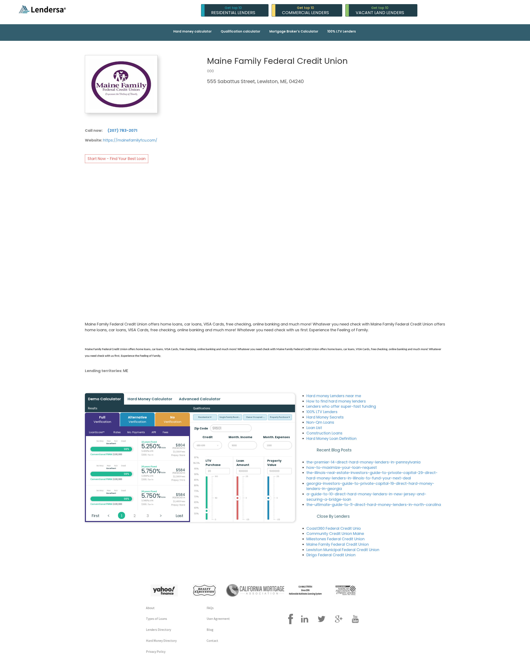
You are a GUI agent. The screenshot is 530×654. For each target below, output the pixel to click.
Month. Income (240, 437)
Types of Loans (156, 619)
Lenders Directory (158, 629)
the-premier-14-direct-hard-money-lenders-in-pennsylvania (363, 462)
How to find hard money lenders (336, 401)
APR (154, 432)
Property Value (274, 463)
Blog (210, 629)
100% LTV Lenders (341, 31)
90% (196, 474)
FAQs (210, 608)
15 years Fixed (149, 441)
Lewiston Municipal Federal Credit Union (342, 549)
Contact (212, 640)
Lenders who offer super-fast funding (341, 406)
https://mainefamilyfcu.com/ (130, 140)
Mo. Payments (136, 432)
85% (196, 479)
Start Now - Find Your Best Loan (117, 158)
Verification (102, 419)
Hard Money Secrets (325, 417)
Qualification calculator (240, 31)
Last (179, 515)
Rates (117, 432)
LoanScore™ (97, 432)
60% (196, 507)
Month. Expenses (276, 437)
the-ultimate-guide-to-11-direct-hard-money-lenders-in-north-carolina (373, 504)
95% (196, 468)
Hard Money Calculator (150, 398)
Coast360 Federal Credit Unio (333, 528)
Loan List (314, 427)
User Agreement (218, 619)
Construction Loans (324, 433)
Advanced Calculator (199, 398)
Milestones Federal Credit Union (335, 539)
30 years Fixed (149, 466)
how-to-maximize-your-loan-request (341, 467)
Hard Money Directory (161, 640)
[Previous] (108, 515)
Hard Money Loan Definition (331, 438)
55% (196, 513)
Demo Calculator (104, 398)
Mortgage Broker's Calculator (293, 31)
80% (196, 485)
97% (196, 457)
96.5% (196, 462)
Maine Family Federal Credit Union (337, 544)
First (95, 515)
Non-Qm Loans (320, 422)
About (150, 608)
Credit (207, 437)
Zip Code (201, 428)
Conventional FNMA (101, 454)
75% (196, 490)
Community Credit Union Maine (335, 533)
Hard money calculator (192, 31)
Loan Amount (243, 463)
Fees (165, 432)
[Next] (160, 515)
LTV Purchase (213, 463)
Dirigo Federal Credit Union (330, 554)
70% (196, 496)
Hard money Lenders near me (333, 395)
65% (196, 502)
